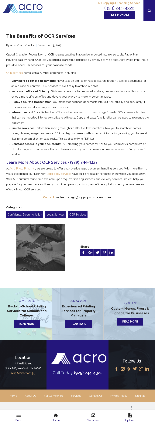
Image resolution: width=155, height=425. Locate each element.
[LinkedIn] (147, 369)
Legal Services (56, 214)
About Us (30, 395)
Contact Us (95, 395)
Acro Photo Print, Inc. (22, 168)
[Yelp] (129, 369)
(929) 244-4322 (119, 7)
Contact (48, 197)
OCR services (14, 72)
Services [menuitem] (93, 420)
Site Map (140, 395)
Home (13, 395)
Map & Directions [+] (23, 373)
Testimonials (119, 14)
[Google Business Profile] (141, 369)
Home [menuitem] (56, 420)
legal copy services (59, 173)
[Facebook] (117, 369)
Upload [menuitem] (130, 420)
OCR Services (77, 214)
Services (76, 395)
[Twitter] (135, 369)
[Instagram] (123, 369)
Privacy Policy (118, 395)
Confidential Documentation (25, 214)
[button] (149, 10)
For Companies (53, 395)
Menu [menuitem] (18, 420)
